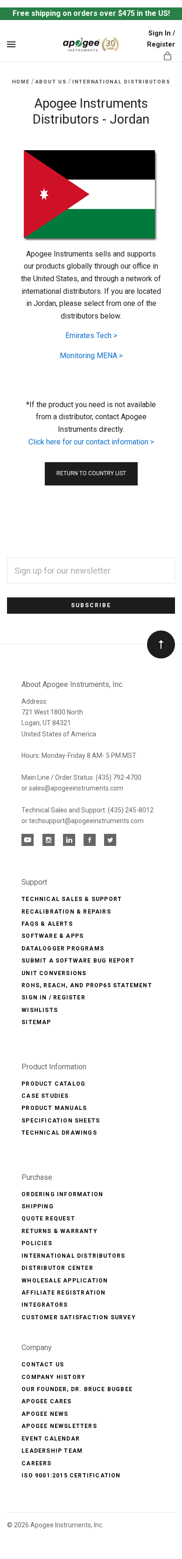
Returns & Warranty (59, 1231)
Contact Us (42, 1364)
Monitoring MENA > (91, 355)
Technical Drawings (59, 1132)
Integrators (44, 1305)
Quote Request (48, 1218)
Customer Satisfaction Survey (78, 1317)
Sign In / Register (53, 997)
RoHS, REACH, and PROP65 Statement (86, 985)
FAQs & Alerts (47, 924)
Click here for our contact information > (91, 441)
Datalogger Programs (62, 948)
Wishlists (39, 1010)
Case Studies (45, 1096)
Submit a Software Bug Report (77, 960)
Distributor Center (57, 1268)
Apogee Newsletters (59, 1426)
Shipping (37, 1206)
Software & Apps (52, 936)
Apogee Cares (46, 1401)
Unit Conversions (53, 973)
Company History (53, 1377)
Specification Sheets (60, 1120)
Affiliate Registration (63, 1292)
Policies (36, 1243)
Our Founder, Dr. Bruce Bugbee (77, 1389)
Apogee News (44, 1414)
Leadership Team (52, 1451)
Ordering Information (62, 1194)
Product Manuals (54, 1108)
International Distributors (73, 1256)
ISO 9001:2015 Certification (70, 1475)
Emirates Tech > (91, 335)
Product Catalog (53, 1084)
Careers (36, 1463)
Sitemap (36, 1022)
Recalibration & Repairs (66, 911)
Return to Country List (91, 473)
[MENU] (13, 45)
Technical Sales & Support (71, 899)
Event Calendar (50, 1438)
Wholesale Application (64, 1280)
